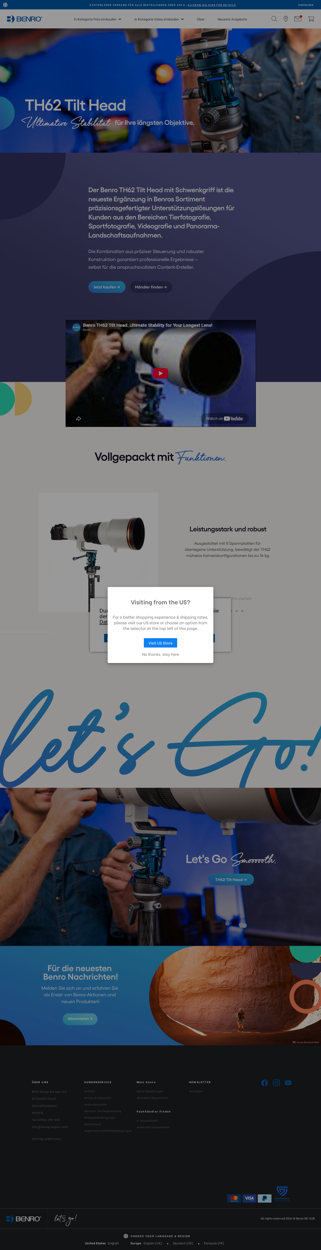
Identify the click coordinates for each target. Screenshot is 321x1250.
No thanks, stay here (160, 654)
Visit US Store (160, 642)
